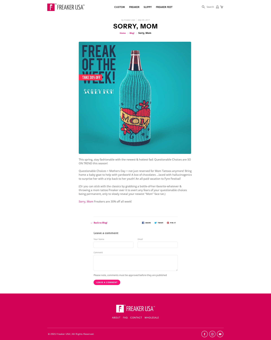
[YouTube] (220, 334)
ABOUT (116, 317)
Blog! (132, 33)
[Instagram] (212, 334)
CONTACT (136, 317)
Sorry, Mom (86, 201)
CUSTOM (119, 7)
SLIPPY (148, 7)
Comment (98, 252)
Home (123, 33)
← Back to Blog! (98, 222)
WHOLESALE (152, 317)
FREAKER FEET (164, 7)
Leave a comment (106, 282)
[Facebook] (204, 334)
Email (140, 239)
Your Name (99, 239)
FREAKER (134, 7)
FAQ (125, 317)
